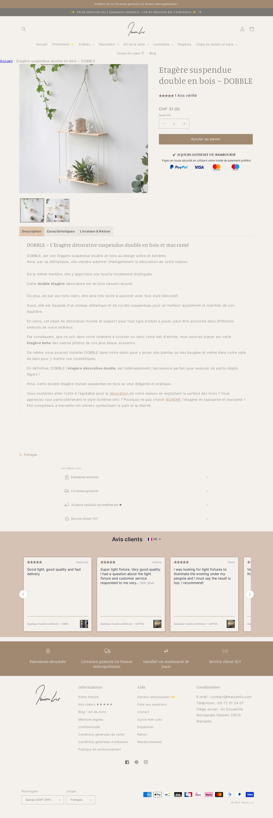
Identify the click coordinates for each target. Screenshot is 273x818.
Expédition (145, 727)
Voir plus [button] (146, 583)
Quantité (165, 115)
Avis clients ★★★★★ (95, 704)
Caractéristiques (61, 231)
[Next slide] (250, 594)
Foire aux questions (152, 704)
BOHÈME (173, 399)
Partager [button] (30, 454)
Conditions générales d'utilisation (103, 742)
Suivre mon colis (149, 719)
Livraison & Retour (95, 231)
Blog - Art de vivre (92, 712)
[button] (24, 29)
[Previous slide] (23, 594)
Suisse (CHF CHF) (38, 799)
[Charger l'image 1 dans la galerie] (32, 210)
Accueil (6, 61)
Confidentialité (89, 727)
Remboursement (149, 742)
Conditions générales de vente (101, 734)
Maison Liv (247, 802)
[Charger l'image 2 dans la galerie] (58, 210)
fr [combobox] (155, 539)
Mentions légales (91, 719)
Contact (143, 712)
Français (76, 799)
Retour (142, 734)
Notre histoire (88, 697)
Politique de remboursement (99, 749)
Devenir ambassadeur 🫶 (156, 697)
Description (31, 231)
